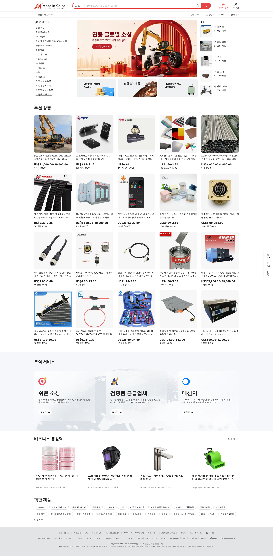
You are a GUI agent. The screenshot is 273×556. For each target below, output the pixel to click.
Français (89, 538)
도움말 (209, 14)
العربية (163, 538)
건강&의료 (40, 76)
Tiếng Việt (213, 538)
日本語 (79, 538)
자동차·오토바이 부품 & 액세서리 (51, 41)
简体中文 (58, 538)
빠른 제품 (151, 533)
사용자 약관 (96, 533)
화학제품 (40, 49)
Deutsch (109, 538)
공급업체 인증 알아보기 (168, 533)
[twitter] (213, 533)
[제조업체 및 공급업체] (49, 6)
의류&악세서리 (43, 32)
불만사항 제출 (64, 533)
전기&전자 (40, 67)
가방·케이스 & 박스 (44, 45)
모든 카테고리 (44, 14)
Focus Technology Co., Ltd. (134, 543)
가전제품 (40, 63)
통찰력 (183, 533)
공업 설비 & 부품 (43, 81)
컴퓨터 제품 (41, 54)
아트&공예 (40, 36)
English (48, 538)
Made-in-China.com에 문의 (133, 533)
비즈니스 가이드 (196, 533)
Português (120, 538)
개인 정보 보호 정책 (112, 533)
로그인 (236, 7)
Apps (221, 14)
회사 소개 (77, 533)
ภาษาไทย (193, 538)
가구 (38, 72)
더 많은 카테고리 (44, 94)
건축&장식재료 (43, 58)
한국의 (154, 538)
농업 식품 (40, 27)
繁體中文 (69, 538)
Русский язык (143, 538)
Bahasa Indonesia (228, 538)
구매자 (193, 14)
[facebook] (207, 533)
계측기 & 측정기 (43, 85)
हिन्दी (184, 538)
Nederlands (174, 538)
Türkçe (202, 538)
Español (99, 538)
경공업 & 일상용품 (44, 90)
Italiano (131, 538)
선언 (86, 533)
